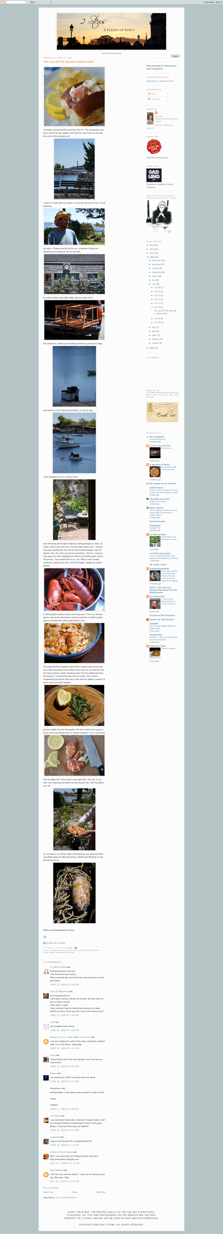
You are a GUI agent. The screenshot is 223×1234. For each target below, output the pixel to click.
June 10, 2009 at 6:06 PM (64, 1066)
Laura (52, 1055)
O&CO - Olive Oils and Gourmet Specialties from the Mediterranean (163, 590)
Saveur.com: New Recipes (162, 619)
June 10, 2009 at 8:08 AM (64, 984)
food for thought (157, 521)
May (154, 327)
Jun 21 (157, 295)
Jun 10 (157, 307)
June (154, 284)
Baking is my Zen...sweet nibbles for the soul (70, 1037)
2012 (152, 245)
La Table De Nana (58, 967)
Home (104, 53)
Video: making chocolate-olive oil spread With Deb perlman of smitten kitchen (163, 512)
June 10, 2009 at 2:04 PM (64, 1015)
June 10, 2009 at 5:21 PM (64, 1048)
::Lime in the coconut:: (160, 446)
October (156, 268)
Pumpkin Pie (155, 528)
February (156, 339)
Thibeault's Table (158, 646)
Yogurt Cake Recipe (158, 501)
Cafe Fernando (156, 488)
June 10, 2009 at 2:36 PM (64, 1030)
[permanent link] (54, 943)
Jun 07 (157, 318)
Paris (110, 53)
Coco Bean (55, 1116)
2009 (152, 257)
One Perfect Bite (157, 596)
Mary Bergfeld (56, 1170)
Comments (155, 99)
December (157, 260)
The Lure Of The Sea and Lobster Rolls (68, 61)
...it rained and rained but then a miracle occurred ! (168, 601)
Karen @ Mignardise (59, 991)
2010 (152, 253)
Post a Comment (50, 1188)
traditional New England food (58, 952)
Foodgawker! (156, 69)
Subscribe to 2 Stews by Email (160, 81)
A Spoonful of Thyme (160, 465)
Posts (153, 94)
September (157, 272)
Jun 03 (157, 322)
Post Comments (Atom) (66, 1197)
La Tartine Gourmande (160, 553)
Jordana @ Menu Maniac (61, 1152)
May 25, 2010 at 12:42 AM (64, 1181)
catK (52, 1022)
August (155, 276)
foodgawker (155, 525)
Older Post (100, 1192)
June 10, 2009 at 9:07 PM (64, 1081)
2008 (152, 348)
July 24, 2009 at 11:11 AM (64, 1163)
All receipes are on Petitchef (163, 483)
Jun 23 (157, 291)
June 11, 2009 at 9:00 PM (64, 1109)
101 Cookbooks (157, 437)
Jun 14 (157, 303)
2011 (152, 249)
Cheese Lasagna (168, 648)
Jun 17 (157, 299)
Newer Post (48, 1192)
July (154, 280)
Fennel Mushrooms (158, 439)
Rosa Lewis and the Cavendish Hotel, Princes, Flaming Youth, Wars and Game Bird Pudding (169, 576)
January (156, 343)
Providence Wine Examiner (162, 615)
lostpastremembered (159, 569)
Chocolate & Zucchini (160, 499)
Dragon (53, 1073)
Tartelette (154, 623)
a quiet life (54, 1137)
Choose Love (166, 448)
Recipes (118, 53)
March (155, 335)
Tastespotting (170, 66)
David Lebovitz (157, 508)
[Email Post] (75, 948)
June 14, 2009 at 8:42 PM (64, 1130)
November (157, 264)
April (154, 331)
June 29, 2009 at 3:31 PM (64, 1145)
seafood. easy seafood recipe (83, 950)
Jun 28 (157, 287)
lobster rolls (58, 950)
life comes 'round (158, 564)
